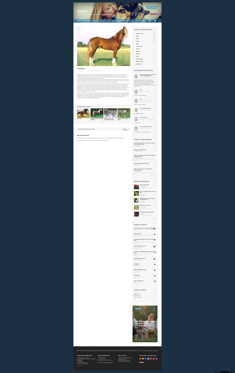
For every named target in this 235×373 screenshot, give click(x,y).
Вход (149, 7)
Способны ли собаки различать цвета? (141, 163)
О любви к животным (139, 157)
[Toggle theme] (156, 21)
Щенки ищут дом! (137, 233)
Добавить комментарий (125, 129)
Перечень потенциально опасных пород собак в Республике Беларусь (148, 75)
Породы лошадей (98, 70)
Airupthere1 (136, 266)
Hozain (135, 230)
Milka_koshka (139, 297)
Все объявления (153, 218)
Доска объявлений (118, 21)
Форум (109, 21)
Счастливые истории (138, 247)
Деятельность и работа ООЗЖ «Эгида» (141, 254)
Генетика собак (138, 164)
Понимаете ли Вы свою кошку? (140, 149)
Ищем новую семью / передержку (140, 281)
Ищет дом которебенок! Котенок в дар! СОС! (147, 192)
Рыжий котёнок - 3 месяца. (145, 205)
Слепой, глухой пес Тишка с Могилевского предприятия (144, 228)
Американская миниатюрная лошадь (96, 119)
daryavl (135, 297)
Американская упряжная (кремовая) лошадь (108, 119)
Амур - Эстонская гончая (138, 280)
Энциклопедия (129, 21)
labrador (135, 277)
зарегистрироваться (89, 140)
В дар (141, 194)
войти (97, 140)
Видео (142, 21)
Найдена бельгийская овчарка (140, 269)
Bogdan (135, 260)
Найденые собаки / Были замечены (140, 270)
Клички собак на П (143, 117)
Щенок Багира (137, 275)
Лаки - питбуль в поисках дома (140, 246)
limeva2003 (136, 236)
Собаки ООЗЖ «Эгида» (138, 259)
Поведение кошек (138, 151)
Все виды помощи (80, 366)
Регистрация (154, 7)
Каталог (102, 21)
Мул (141, 90)
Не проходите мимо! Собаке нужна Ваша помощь (143, 229)
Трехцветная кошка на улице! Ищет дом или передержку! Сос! (147, 199)
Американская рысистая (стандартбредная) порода (82, 119)
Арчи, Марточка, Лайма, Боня (139, 258)
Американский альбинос (122, 117)
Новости (95, 21)
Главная (79, 21)
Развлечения (137, 145)
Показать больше (152, 175)
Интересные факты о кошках (145, 108)
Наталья (135, 272)
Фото (137, 21)
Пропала (141, 186)
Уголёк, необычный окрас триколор (147, 212)
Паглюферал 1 (136, 264)
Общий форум (137, 265)
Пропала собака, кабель (144, 184)
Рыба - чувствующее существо (146, 126)
